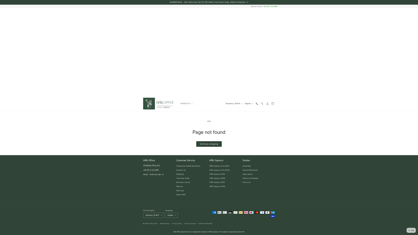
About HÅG (181, 195)
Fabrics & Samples (250, 178)
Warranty (180, 191)
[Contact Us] (257, 103)
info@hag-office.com (151, 165)
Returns (179, 186)
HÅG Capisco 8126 (217, 186)
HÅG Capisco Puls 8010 (219, 166)
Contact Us (181, 170)
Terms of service (190, 223)
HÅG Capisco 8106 (217, 178)
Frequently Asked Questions (188, 166)
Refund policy (165, 223)
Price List (247, 182)
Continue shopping (209, 144)
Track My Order (183, 178)
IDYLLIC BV (153, 223)
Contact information (205, 223)
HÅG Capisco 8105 (217, 174)
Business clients (183, 182)
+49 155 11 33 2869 (270, 6)
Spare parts (248, 174)
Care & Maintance (250, 170)
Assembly (247, 166)
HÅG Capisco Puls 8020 (219, 170)
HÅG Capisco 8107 (217, 182)
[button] (186, 103)
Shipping (180, 174)
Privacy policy (177, 223)
